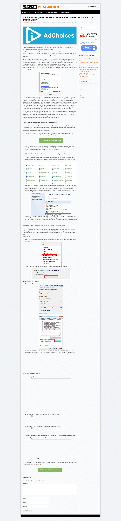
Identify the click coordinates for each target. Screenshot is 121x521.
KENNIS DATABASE (52, 12)
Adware (38, 22)
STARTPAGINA (27, 12)
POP (80, 93)
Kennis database (33, 22)
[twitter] (88, 6)
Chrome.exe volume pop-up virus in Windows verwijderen (87, 70)
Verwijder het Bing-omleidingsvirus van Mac (88, 59)
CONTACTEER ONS (65, 12)
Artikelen (81, 87)
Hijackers (81, 89)
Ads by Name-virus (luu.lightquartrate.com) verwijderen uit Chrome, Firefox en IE (88, 75)
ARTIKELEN (39, 12)
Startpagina (26, 22)
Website (25, 506)
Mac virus (81, 91)
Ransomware (82, 97)
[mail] (97, 6)
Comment (25, 483)
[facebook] (93, 6)
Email (24, 502)
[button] (51, 140)
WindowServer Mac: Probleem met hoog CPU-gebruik (88, 63)
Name (24, 498)
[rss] (95, 6)
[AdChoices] (50, 93)
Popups (81, 95)
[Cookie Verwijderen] (41, 7)
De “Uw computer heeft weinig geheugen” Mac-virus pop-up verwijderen (88, 66)
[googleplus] (91, 6)
